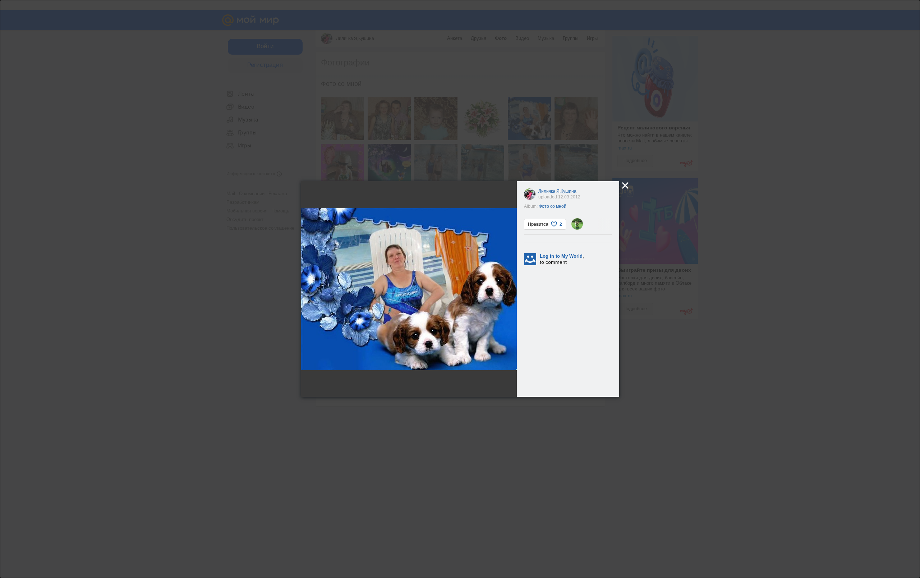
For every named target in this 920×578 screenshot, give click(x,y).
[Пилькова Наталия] (577, 224)
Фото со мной (552, 206)
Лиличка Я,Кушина (557, 191)
